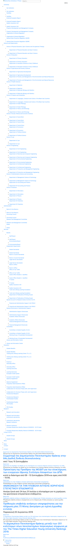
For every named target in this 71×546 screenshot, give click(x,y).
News (5, 440)
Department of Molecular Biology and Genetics (21, 90)
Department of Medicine (15, 85)
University (6, 4)
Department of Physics (15, 195)
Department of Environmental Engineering (20, 159)
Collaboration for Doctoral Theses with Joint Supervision (22, 388)
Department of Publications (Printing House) (21, 294)
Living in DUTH (8, 432)
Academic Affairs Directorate (17, 316)
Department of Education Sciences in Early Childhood (23, 63)
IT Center (11, 279)
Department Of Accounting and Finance (19, 182)
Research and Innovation (13, 412)
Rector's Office (13, 264)
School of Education (12, 55)
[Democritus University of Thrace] (12, 0)
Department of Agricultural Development (20, 71)
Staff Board (12, 236)
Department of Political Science (17, 132)
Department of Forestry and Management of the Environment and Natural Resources (31, 76)
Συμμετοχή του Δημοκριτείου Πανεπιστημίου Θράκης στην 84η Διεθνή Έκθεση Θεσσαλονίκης (28, 452)
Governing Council (11, 214)
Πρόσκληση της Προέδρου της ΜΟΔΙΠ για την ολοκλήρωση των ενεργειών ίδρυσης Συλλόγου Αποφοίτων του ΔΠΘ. (33, 465)
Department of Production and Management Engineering (24, 169)
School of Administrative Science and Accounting (20, 174)
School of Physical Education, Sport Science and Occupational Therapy (25, 46)
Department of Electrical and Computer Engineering (23, 154)
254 (21, 537)
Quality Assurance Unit (13, 23)
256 (25, 537)
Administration (7, 206)
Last (34, 537)
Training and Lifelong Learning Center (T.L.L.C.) (19, 353)
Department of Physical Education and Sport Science (23, 50)
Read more (6, 464)
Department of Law (14, 140)
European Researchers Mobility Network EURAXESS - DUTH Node (24, 427)
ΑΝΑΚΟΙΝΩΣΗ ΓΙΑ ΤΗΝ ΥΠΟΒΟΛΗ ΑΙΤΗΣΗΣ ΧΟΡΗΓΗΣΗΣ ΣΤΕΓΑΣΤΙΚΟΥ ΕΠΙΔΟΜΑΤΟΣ (25, 482)
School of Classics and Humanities (16, 95)
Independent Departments (13, 246)
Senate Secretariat (14, 249)
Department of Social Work (16, 117)
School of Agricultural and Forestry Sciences (18, 68)
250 (13, 537)
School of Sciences (12, 187)
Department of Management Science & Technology (22, 177)
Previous (8, 537)
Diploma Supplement (12, 378)
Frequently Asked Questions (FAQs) (16, 383)
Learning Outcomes (12, 368)
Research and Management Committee (17, 219)
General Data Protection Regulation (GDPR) (18, 38)
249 (11, 537)
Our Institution (10, 8)
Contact (6, 445)
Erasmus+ (9, 358)
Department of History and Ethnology (19, 108)
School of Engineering (12, 145)
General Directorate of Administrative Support (19, 308)
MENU (66, 3)
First (4, 537)
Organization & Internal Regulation (15, 33)
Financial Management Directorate (18, 321)
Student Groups (11, 435)
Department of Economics (16, 127)
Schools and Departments (10, 43)
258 (29, 537)
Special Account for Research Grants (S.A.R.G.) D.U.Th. (21, 299)
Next (32, 537)
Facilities (9, 13)
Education (6, 345)
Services (6, 229)
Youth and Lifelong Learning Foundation (19, 289)
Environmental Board (14, 241)
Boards (8, 232)
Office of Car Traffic (14, 269)
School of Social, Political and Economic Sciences (20, 113)
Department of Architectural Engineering (20, 164)
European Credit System (13, 373)
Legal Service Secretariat (16, 259)
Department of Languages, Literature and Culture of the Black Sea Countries (29, 98)
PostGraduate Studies (12, 398)
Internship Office (11, 363)
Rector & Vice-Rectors (12, 209)
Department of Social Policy (16, 122)
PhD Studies (10, 403)
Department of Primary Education (18, 58)
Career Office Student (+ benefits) (18, 274)
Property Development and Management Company (20, 28)
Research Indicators (12, 422)
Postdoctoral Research (13, 393)
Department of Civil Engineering (17, 149)
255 (23, 537)
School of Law (10, 137)
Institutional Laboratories (13, 417)
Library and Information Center (15, 340)
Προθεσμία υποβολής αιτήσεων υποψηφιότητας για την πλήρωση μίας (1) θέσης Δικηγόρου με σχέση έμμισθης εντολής (35, 498)
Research (6, 408)
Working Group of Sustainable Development (20, 335)
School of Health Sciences (13, 81)
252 (17, 537)
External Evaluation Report (14, 18)
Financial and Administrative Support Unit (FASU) (22, 303)
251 (15, 537)
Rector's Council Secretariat (16, 254)
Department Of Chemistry (16, 201)
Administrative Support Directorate (18, 311)
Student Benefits (11, 348)
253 (19, 537)
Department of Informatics (16, 190)
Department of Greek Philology (17, 103)
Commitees (10, 326)
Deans (8, 224)
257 (27, 537)
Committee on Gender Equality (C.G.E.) (19, 330)
